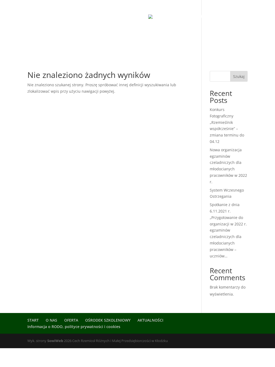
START (42, 17)
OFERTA (122, 40)
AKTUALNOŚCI (217, 17)
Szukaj (239, 76)
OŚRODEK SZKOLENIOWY (111, 17)
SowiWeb (55, 340)
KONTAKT (151, 40)
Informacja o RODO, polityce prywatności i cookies (73, 326)
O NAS (65, 17)
